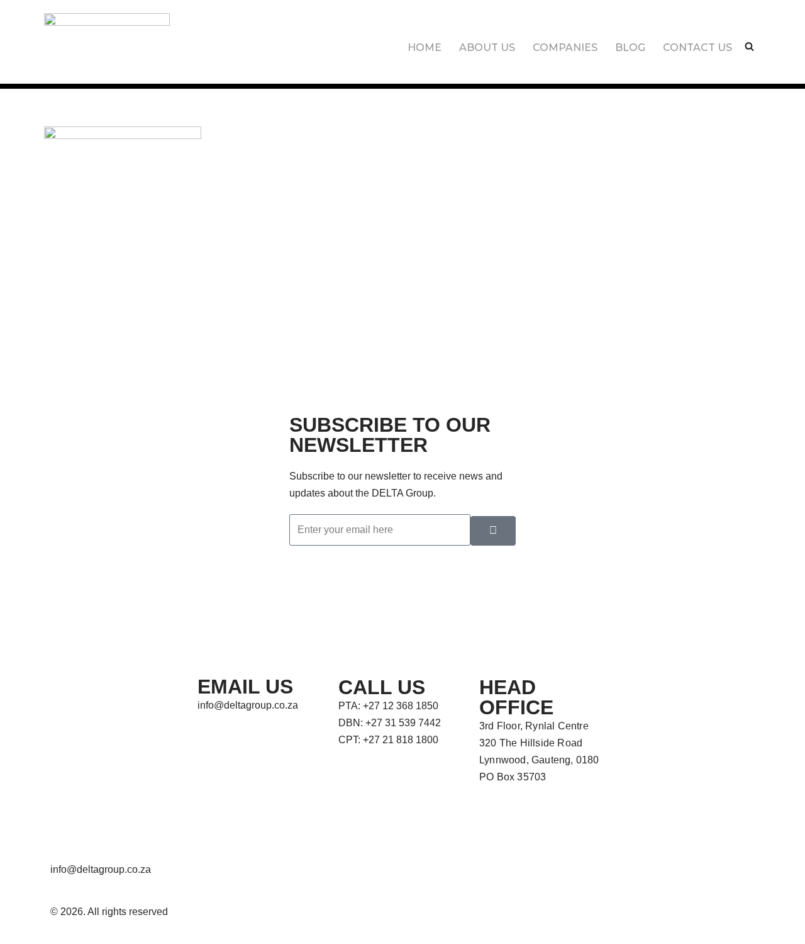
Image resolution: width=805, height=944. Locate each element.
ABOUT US (487, 47)
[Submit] (493, 531)
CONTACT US (697, 47)
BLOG (630, 47)
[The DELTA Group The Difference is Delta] (107, 35)
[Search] (749, 46)
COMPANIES (565, 47)
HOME (424, 47)
